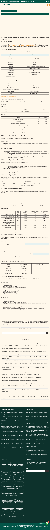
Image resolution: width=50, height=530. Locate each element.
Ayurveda (32, 526)
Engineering (20, 526)
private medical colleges (8, 509)
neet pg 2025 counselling (17, 484)
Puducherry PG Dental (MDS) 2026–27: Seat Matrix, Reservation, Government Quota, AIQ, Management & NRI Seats (23, 386)
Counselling (14, 463)
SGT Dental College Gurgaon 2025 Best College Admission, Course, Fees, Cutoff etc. (36, 321)
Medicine (13, 526)
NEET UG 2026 (20, 500)
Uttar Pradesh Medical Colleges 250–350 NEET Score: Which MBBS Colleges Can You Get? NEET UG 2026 (25, 397)
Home (4, 526)
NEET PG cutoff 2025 (19, 493)
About (8, 526)
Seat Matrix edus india (7, 511)
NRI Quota (20, 507)
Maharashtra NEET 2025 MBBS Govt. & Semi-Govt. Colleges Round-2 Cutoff (12, 417)
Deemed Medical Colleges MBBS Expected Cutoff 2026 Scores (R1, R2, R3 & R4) (20, 360)
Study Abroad (19, 511)
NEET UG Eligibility (19, 502)
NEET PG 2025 (6, 484)
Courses (4, 465)
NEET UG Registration (12, 504)
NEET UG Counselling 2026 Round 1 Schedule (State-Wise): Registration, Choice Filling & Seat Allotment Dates (24, 364)
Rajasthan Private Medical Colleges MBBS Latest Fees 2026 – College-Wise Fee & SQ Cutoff (24, 351)
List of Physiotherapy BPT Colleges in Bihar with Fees (12, 432)
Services (46, 526)
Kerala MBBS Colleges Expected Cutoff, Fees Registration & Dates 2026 (19, 394)
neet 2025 (19, 479)
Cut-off (9, 465)
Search (27, 468)
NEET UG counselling (6, 502)
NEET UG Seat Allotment (8, 507)
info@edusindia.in (15, 1)
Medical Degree (19, 477)
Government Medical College (12, 470)
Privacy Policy (39, 526)
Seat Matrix (19, 509)
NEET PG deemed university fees (12, 495)
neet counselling (5, 481)
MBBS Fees (6, 474)
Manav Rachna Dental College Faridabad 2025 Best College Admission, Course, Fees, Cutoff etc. (13, 322)
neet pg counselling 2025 (7, 493)
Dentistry (26, 526)
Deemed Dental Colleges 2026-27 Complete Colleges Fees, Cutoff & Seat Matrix (20, 374)
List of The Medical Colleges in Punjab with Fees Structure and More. (12, 436)
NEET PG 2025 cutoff (7, 486)
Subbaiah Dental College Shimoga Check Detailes (10, 96)
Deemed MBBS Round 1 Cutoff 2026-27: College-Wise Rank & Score (17, 348)
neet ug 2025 (19, 497)
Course (21, 463)
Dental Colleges (12, 11)
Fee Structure (17, 467)
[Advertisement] (25, 27)
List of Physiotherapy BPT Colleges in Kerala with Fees (12, 448)
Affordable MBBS (5, 463)
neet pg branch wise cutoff (12, 488)
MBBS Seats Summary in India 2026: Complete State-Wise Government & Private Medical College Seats (23, 390)
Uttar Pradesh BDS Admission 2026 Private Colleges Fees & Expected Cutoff (20, 372)
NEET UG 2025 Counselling (7, 500)
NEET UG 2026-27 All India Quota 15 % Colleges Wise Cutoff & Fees (12, 440)
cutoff (15, 465)
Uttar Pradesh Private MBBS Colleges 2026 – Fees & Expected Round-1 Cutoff (20, 354)
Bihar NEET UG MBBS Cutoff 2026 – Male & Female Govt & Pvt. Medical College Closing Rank (24, 345)
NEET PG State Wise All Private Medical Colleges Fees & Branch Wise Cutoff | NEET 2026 (11, 422)
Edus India (5, 4)
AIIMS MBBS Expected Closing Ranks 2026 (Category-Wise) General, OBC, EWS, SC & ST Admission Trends (23, 368)
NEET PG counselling (12, 490)
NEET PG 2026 (19, 486)
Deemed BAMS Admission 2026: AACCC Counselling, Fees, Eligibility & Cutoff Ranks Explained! (25, 383)
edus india (21, 465)
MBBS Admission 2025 (17, 472)
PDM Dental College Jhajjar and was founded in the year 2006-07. (22, 45)
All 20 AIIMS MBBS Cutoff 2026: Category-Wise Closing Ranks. (12, 413)
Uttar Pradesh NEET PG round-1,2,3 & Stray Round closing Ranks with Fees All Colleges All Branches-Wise (24, 357)
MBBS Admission (6, 472)
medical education (7, 479)
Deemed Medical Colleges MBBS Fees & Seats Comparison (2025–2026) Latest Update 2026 (23, 377)
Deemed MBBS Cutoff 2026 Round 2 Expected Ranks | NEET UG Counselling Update (22, 343)
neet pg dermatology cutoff (8, 497)
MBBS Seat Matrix (17, 474)
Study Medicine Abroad (7, 514)
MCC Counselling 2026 (7, 477)
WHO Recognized (12, 516)
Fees (6, 467)
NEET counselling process (17, 481)
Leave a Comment (6, 314)
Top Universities (19, 514)
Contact (25, 527)
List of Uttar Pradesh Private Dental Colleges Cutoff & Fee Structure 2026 (19, 380)
